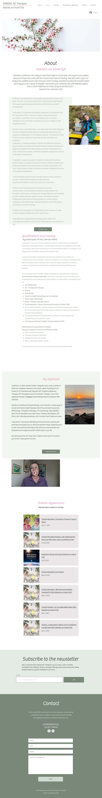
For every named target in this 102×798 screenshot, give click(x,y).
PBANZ (29, 397)
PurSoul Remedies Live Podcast (53, 572)
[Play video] (35, 473)
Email (18, 675)
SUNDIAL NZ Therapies (15, 3)
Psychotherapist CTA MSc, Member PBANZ (39, 239)
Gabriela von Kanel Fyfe (13, 7)
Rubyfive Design (54, 793)
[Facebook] (49, 730)
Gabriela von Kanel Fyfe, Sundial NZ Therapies (53, 790)
